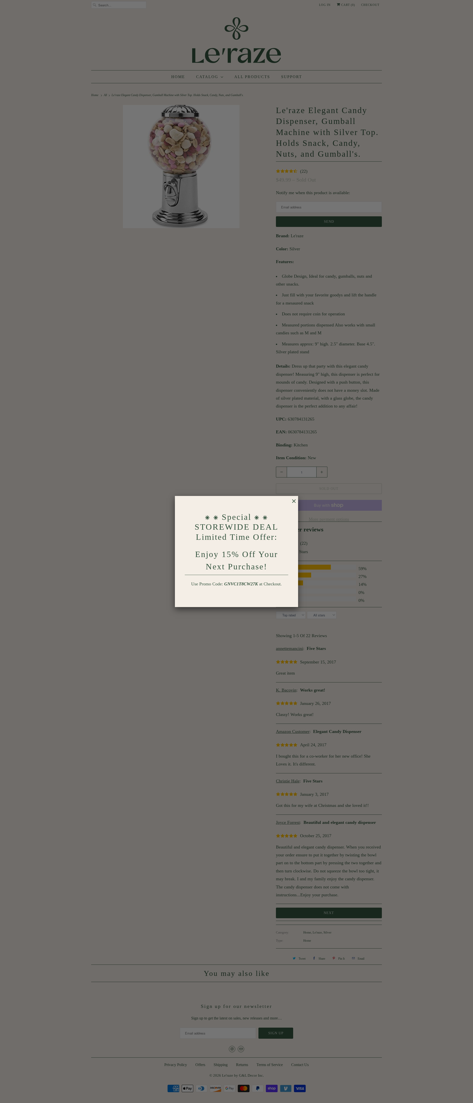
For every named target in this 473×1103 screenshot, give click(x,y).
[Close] (291, 503)
